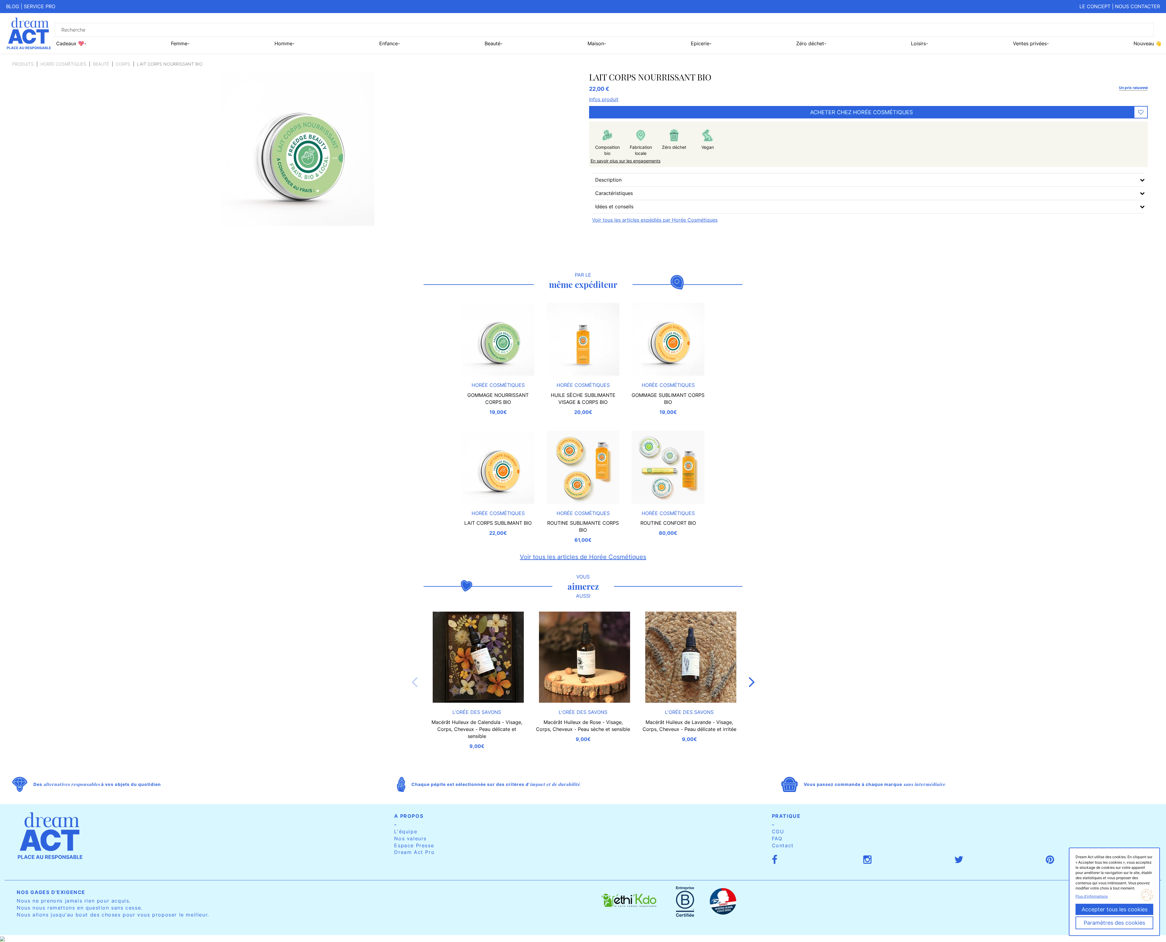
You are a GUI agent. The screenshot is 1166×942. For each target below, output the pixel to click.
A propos (408, 816)
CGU (778, 831)
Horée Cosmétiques (63, 64)
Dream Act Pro (414, 852)
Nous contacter (1137, 6)
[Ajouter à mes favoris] (1141, 112)
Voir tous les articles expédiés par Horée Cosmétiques (655, 220)
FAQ (777, 838)
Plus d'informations (1092, 896)
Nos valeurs (410, 838)
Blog (12, 6)
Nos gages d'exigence (51, 892)
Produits (23, 64)
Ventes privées (1030, 43)
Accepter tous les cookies (1114, 909)
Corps (123, 64)
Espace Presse (414, 845)
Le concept (1094, 6)
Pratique (786, 816)
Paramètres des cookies (1114, 923)
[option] (477, 688)
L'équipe (405, 831)
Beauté (101, 64)
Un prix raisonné (1133, 87)
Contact (783, 845)
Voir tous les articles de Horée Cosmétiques (583, 557)
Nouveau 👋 (1147, 43)
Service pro (39, 6)
